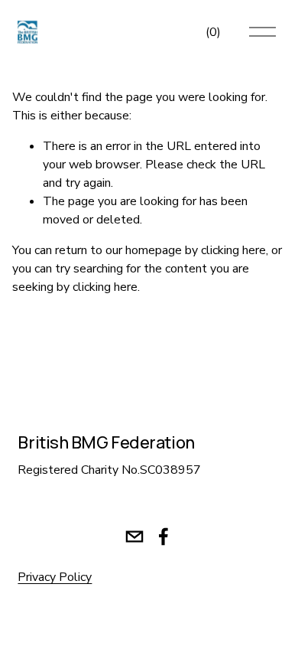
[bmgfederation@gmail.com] (134, 536)
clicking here (233, 250)
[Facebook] (163, 536)
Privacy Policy (55, 577)
